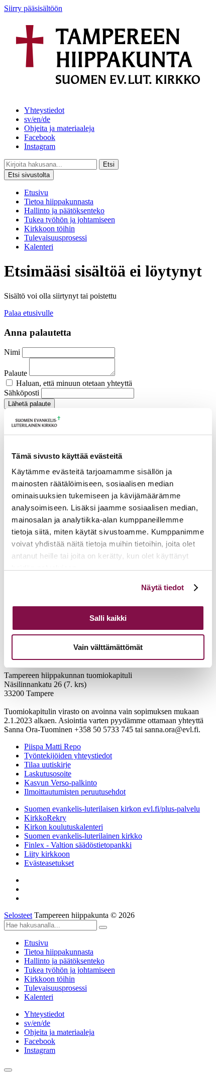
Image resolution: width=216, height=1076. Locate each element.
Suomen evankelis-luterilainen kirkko (83, 836)
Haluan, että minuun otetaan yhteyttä (74, 383)
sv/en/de (37, 119)
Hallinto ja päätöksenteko (64, 210)
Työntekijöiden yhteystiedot (68, 755)
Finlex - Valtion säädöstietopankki (78, 845)
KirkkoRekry (45, 818)
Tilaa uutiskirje (47, 764)
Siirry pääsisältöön (33, 8)
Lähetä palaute (29, 404)
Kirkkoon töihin (49, 228)
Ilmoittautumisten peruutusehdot (75, 791)
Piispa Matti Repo (52, 746)
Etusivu (36, 192)
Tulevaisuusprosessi (55, 237)
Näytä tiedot (162, 587)
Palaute (15, 373)
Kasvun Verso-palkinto (60, 782)
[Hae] (103, 927)
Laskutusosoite (47, 773)
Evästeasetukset (49, 863)
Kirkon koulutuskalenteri (63, 827)
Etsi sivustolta (29, 175)
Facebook (39, 137)
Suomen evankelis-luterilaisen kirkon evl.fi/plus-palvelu (112, 808)
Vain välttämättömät (108, 647)
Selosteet (18, 915)
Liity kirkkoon (47, 854)
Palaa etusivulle (28, 313)
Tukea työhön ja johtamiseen (69, 219)
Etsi (109, 164)
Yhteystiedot (44, 110)
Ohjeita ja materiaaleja (59, 128)
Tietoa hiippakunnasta (58, 201)
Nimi (12, 352)
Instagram (39, 146)
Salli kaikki (108, 618)
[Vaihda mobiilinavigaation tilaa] (8, 1069)
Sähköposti (21, 392)
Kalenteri (38, 246)
